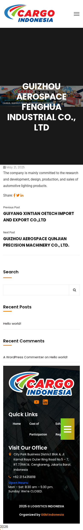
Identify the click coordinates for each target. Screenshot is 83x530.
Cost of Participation (38, 429)
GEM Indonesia (52, 514)
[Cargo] (29, 14)
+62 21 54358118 (24, 477)
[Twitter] (18, 195)
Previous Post (11, 207)
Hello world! (12, 323)
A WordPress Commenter (23, 357)
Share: (8, 195)
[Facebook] (14, 195)
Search (11, 272)
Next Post (9, 232)
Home (17, 423)
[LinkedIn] (21, 195)
